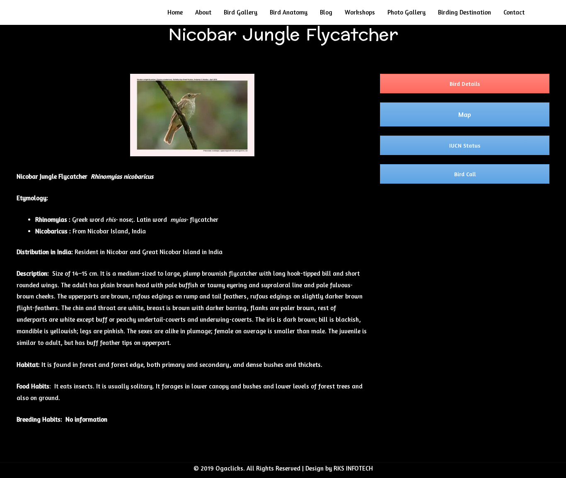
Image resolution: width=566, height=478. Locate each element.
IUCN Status (464, 145)
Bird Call (465, 173)
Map (464, 114)
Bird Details (465, 83)
